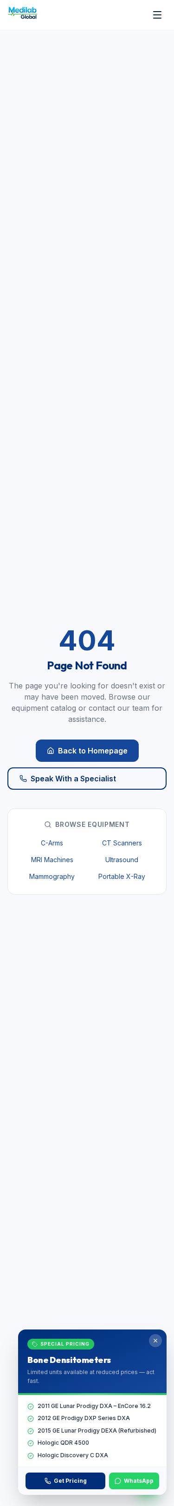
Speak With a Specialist (73, 778)
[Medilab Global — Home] (24, 15)
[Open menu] (157, 15)
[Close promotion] (155, 1340)
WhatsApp (139, 1480)
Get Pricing (70, 1480)
